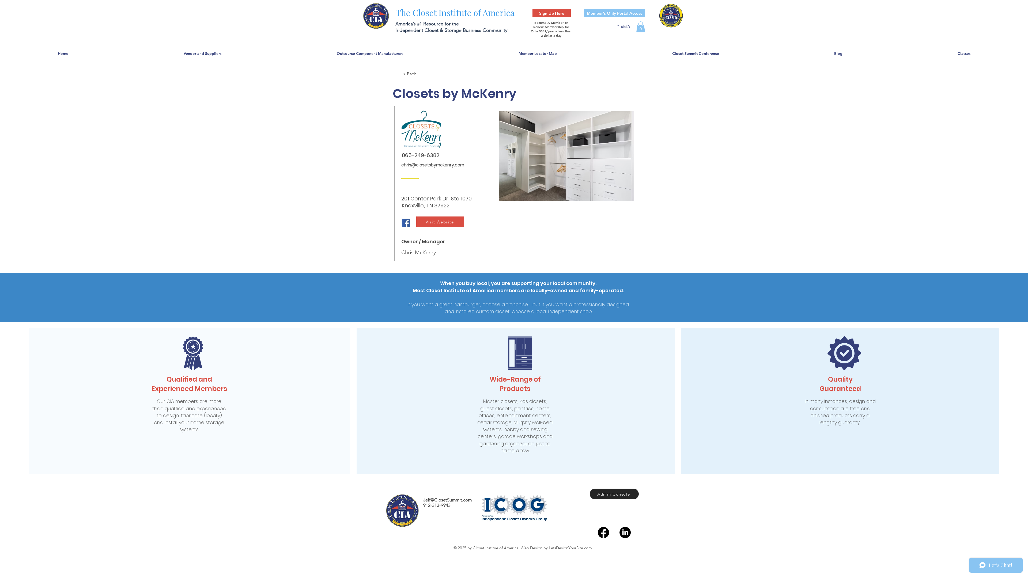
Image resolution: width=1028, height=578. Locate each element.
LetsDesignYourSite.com (570, 547)
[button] (640, 26)
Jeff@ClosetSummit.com (447, 500)
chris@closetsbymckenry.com (432, 165)
